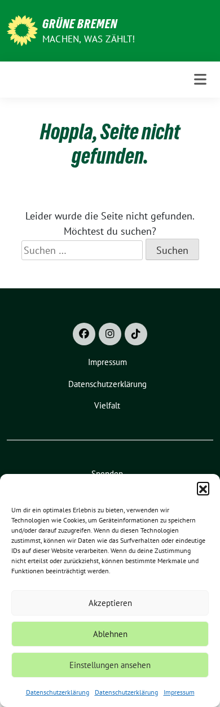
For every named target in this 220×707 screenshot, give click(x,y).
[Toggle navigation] (200, 79)
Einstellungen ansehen (110, 665)
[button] (203, 488)
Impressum (179, 692)
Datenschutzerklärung (57, 692)
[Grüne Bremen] (22, 29)
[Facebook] (84, 334)
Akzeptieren (110, 603)
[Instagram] (110, 334)
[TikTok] (136, 334)
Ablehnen (110, 634)
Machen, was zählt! (88, 39)
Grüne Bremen (79, 23)
